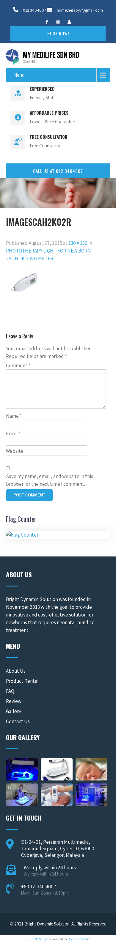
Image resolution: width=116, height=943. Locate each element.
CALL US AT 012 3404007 (58, 171)
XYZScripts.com (79, 939)
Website (14, 451)
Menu (18, 75)
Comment (18, 365)
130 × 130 (77, 243)
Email (13, 433)
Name (14, 416)
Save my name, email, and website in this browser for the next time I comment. (49, 480)
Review (13, 701)
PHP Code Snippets (38, 939)
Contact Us (18, 721)
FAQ (10, 691)
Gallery (13, 711)
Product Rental (22, 681)
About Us (16, 671)
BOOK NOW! (58, 33)
